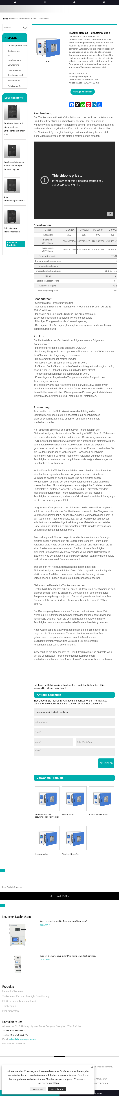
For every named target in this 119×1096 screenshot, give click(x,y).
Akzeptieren (57, 1089)
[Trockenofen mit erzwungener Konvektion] (47, 798)
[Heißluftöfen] (74, 798)
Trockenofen (25, 19)
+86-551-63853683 (15, 1030)
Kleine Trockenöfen (98, 814)
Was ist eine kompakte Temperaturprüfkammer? (63, 921)
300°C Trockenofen (41, 19)
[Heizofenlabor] (47, 838)
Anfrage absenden (82, 91)
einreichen (106, 763)
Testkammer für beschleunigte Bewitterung (14, 58)
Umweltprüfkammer (13, 991)
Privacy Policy (99, 1083)
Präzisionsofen (10, 1011)
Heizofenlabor (42, 854)
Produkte (14, 19)
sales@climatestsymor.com (22, 1039)
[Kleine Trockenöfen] (101, 798)
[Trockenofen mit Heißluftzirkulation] (48, 47)
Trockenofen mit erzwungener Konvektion (47, 815)
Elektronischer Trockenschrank (15, 72)
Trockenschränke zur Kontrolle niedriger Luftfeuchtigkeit (14, 166)
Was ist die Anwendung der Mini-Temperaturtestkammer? (68, 956)
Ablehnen (38, 1089)
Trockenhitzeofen (70, 854)
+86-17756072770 (19, 1035)
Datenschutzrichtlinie (48, 1083)
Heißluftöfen (68, 814)
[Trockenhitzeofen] (74, 838)
